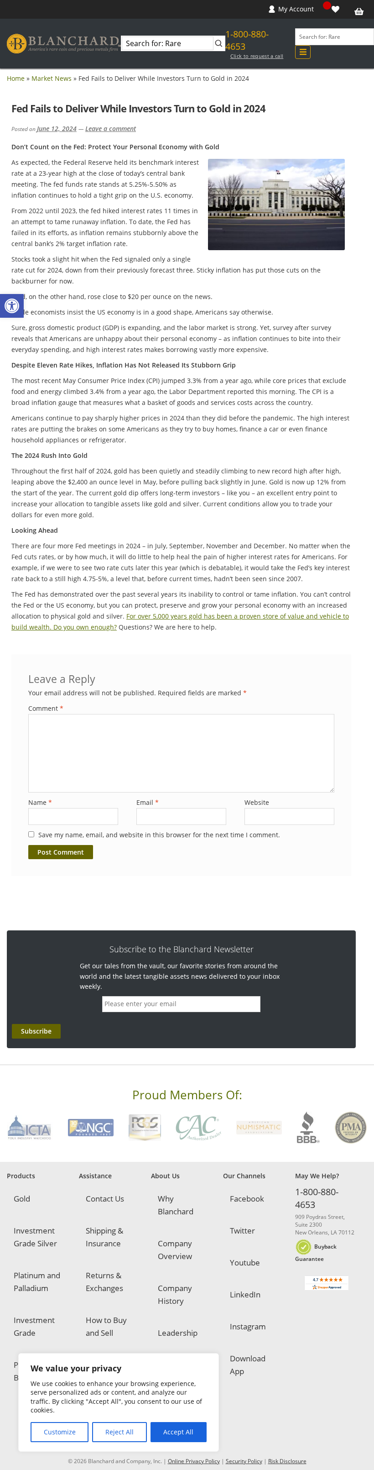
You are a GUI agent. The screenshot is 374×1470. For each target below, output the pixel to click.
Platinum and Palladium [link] (37, 1281)
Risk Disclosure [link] (287, 1461)
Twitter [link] (242, 1230)
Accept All (178, 1432)
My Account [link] (296, 9)
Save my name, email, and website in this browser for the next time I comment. (159, 834)
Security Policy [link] (244, 1461)
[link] (12, 306)
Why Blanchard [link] (175, 1205)
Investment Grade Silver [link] (35, 1237)
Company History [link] (175, 1294)
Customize (60, 1432)
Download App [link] (247, 1364)
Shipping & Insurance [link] (104, 1237)
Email (147, 802)
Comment (45, 708)
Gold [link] (22, 1198)
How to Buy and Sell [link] (106, 1326)
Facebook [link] (247, 1198)
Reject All (119, 1432)
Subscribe (36, 1031)
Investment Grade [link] (34, 1326)
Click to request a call (257, 56)
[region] (118, 1402)
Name (40, 802)
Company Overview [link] (175, 1249)
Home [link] (16, 78)
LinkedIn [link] (245, 1294)
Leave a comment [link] (110, 128)
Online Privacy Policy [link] (194, 1461)
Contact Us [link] (105, 1198)
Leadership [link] (177, 1333)
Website (256, 802)
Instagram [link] (248, 1326)
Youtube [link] (245, 1262)
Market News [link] (51, 78)
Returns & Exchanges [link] (104, 1281)
